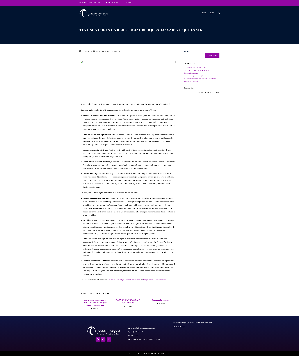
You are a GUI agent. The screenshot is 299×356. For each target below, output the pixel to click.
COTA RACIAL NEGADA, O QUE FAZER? (128, 301)
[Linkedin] (109, 339)
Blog (98, 51)
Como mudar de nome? (161, 300)
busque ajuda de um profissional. (155, 280)
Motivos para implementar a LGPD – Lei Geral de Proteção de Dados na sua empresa (95, 302)
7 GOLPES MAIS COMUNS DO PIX (195, 67)
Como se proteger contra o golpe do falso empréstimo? (201, 76)
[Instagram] (103, 339)
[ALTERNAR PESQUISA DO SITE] (218, 13)
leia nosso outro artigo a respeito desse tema (124, 280)
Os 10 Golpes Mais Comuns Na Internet (196, 70)
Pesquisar (187, 51)
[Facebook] (98, 339)
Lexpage (167, 353)
